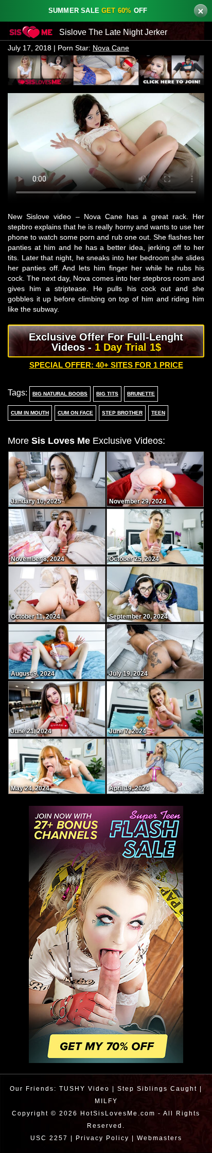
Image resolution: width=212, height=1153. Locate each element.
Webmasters (160, 1138)
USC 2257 (46, 1138)
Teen (159, 413)
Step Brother (124, 413)
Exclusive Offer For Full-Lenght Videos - (106, 342)
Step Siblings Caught (157, 1089)
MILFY (106, 1101)
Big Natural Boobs (59, 394)
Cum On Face (78, 413)
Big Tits (106, 394)
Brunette (140, 394)
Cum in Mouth (31, 413)
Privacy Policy (101, 1138)
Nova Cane (113, 48)
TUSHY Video (83, 1089)
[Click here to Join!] (106, 69)
